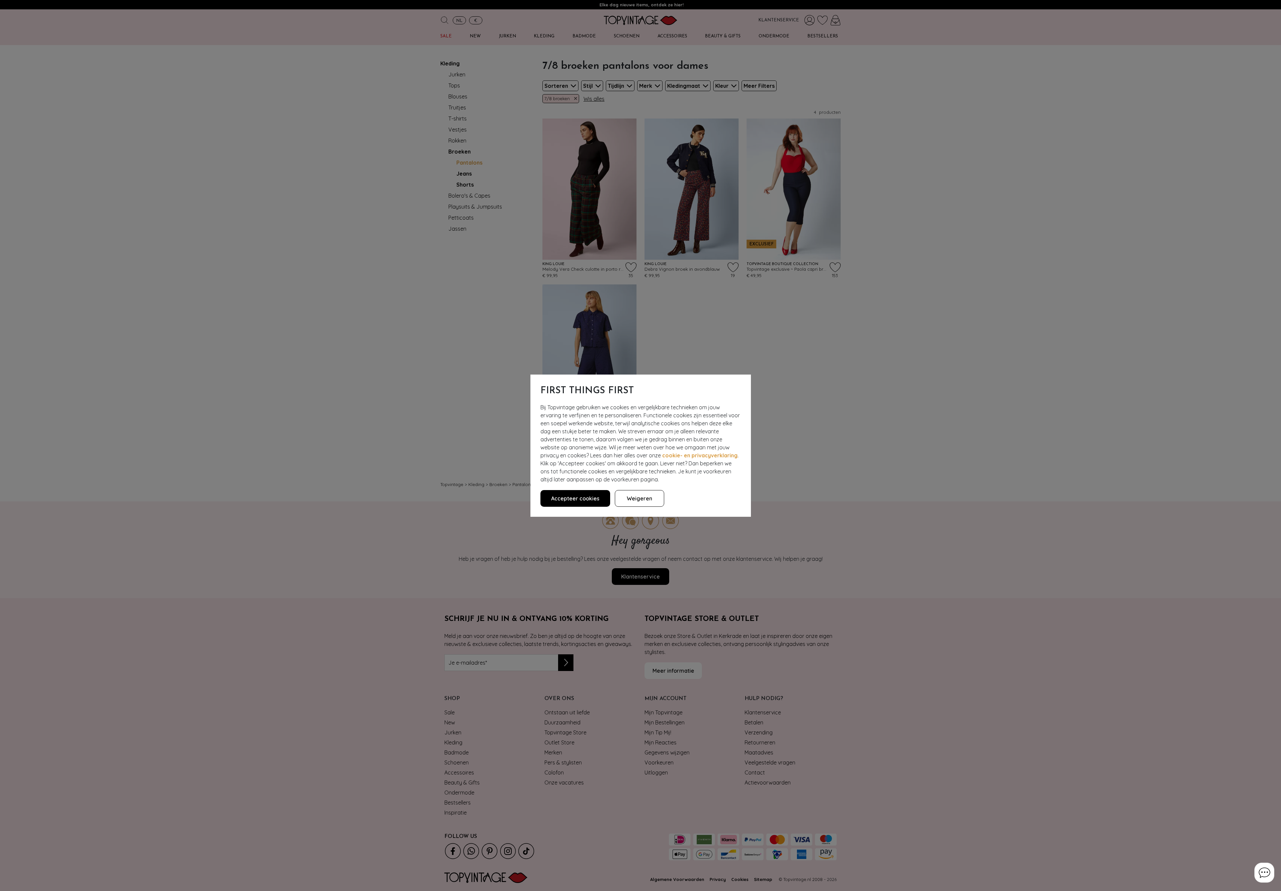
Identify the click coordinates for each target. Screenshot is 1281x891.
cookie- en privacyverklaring (700, 455)
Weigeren (639, 498)
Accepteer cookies (575, 498)
